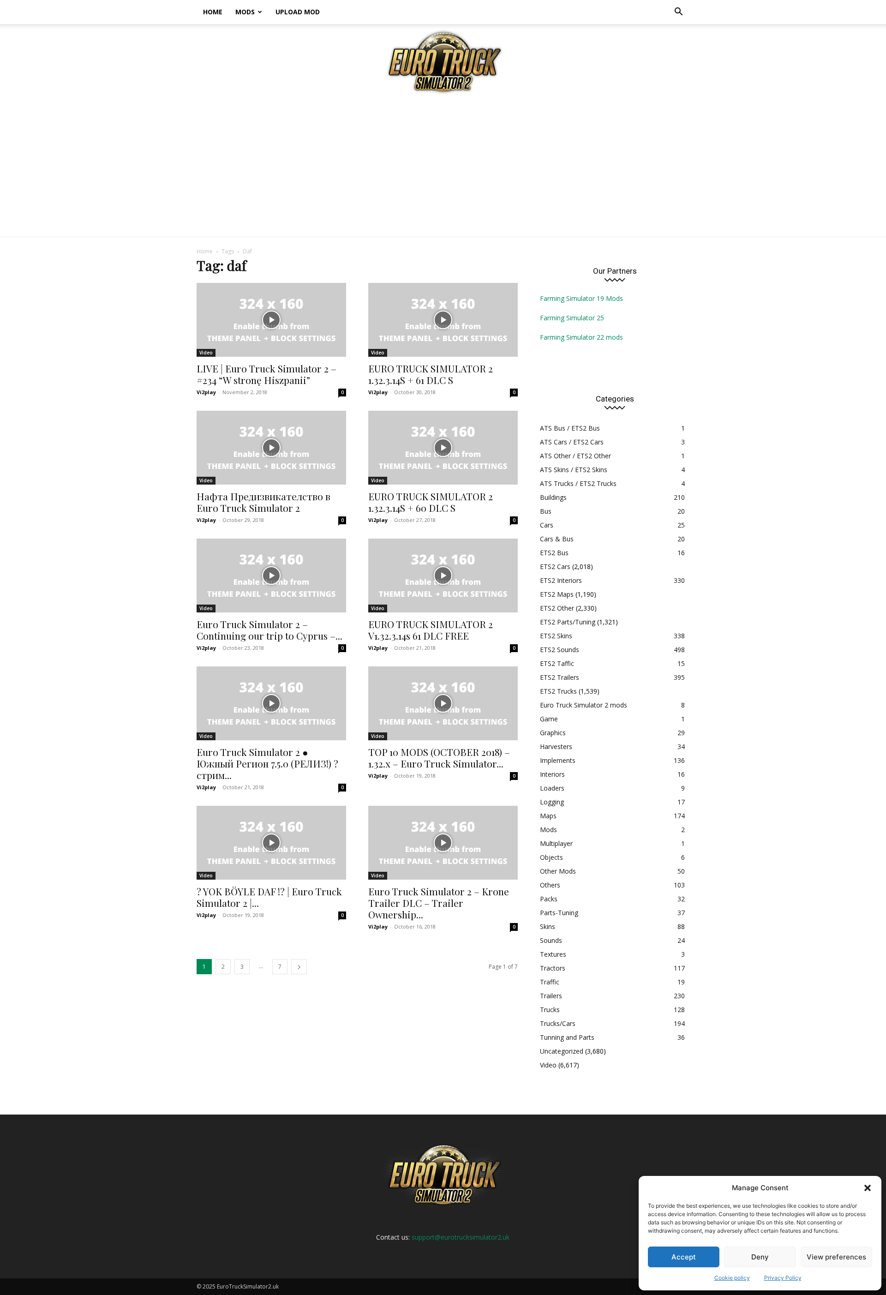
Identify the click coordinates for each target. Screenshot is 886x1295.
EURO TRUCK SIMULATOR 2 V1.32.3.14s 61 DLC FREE (430, 630)
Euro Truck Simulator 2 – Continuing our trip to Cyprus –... (269, 630)
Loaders (552, 788)
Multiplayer (556, 843)
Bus (545, 511)
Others (550, 885)
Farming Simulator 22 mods (581, 337)
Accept (683, 1257)
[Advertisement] (443, 167)
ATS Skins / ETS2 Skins (573, 469)
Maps (548, 815)
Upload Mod (297, 11)
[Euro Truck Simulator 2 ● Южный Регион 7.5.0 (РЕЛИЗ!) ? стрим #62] (271, 703)
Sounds (551, 940)
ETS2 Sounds (559, 649)
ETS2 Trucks (558, 691)
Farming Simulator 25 (572, 317)
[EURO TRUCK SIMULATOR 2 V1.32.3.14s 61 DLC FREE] (443, 575)
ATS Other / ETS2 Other (575, 455)
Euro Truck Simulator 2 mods (583, 705)
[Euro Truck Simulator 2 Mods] (443, 61)
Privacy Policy (783, 1277)
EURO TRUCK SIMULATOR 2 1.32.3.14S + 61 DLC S (430, 374)
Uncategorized (561, 1051)
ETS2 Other (557, 608)
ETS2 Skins (556, 635)
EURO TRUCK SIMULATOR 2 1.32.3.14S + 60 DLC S (430, 502)
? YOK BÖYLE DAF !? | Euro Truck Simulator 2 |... (269, 897)
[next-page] (299, 966)
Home (212, 11)
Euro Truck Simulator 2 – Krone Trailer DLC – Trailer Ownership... (438, 903)
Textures (553, 954)
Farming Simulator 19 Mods (581, 298)
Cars (546, 525)
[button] (867, 1188)
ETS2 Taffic (557, 663)
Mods (245, 11)
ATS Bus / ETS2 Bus (570, 428)
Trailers (551, 995)
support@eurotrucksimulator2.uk (460, 1237)
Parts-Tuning (559, 912)
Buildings (553, 497)
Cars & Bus (557, 538)
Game (549, 718)
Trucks (550, 1009)
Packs (548, 898)
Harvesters (556, 746)
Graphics (553, 732)
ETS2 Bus (554, 552)
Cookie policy (732, 1277)
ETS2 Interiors (561, 580)
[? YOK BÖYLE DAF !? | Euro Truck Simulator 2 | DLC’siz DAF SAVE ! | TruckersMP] (271, 843)
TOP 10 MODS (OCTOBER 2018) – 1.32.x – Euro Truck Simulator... (439, 757)
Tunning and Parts (567, 1037)
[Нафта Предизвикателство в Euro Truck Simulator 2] (271, 448)
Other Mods (558, 871)
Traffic (549, 981)
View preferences (836, 1257)
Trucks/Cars (557, 1023)
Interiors (552, 774)
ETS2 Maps (557, 594)
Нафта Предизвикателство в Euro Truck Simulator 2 (263, 502)
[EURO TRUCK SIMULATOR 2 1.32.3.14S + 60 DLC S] (443, 448)
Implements (557, 760)
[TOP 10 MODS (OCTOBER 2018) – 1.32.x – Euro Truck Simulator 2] (443, 703)
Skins (547, 926)
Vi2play (206, 392)
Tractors (552, 968)
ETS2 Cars (555, 566)
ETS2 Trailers (559, 677)
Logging (552, 801)
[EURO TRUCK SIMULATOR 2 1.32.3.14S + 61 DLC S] (443, 320)
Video (206, 352)
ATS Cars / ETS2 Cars (572, 442)
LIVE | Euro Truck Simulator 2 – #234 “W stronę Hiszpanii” (266, 374)
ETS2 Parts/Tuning (567, 622)
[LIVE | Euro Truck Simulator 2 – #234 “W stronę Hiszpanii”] (271, 320)
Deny (760, 1257)
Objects (551, 857)
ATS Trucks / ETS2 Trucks (578, 483)
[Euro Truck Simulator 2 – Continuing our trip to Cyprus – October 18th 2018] (271, 575)
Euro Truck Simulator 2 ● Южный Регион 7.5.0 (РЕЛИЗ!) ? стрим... (267, 763)
